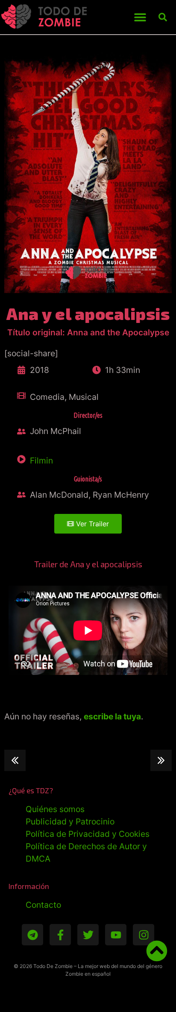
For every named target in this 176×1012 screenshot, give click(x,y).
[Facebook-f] (60, 934)
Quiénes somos (55, 809)
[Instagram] (143, 934)
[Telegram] (32, 934)
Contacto (43, 905)
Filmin (41, 460)
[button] (140, 17)
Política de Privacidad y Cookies (88, 834)
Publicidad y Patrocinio (70, 821)
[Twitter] (88, 934)
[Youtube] (115, 934)
